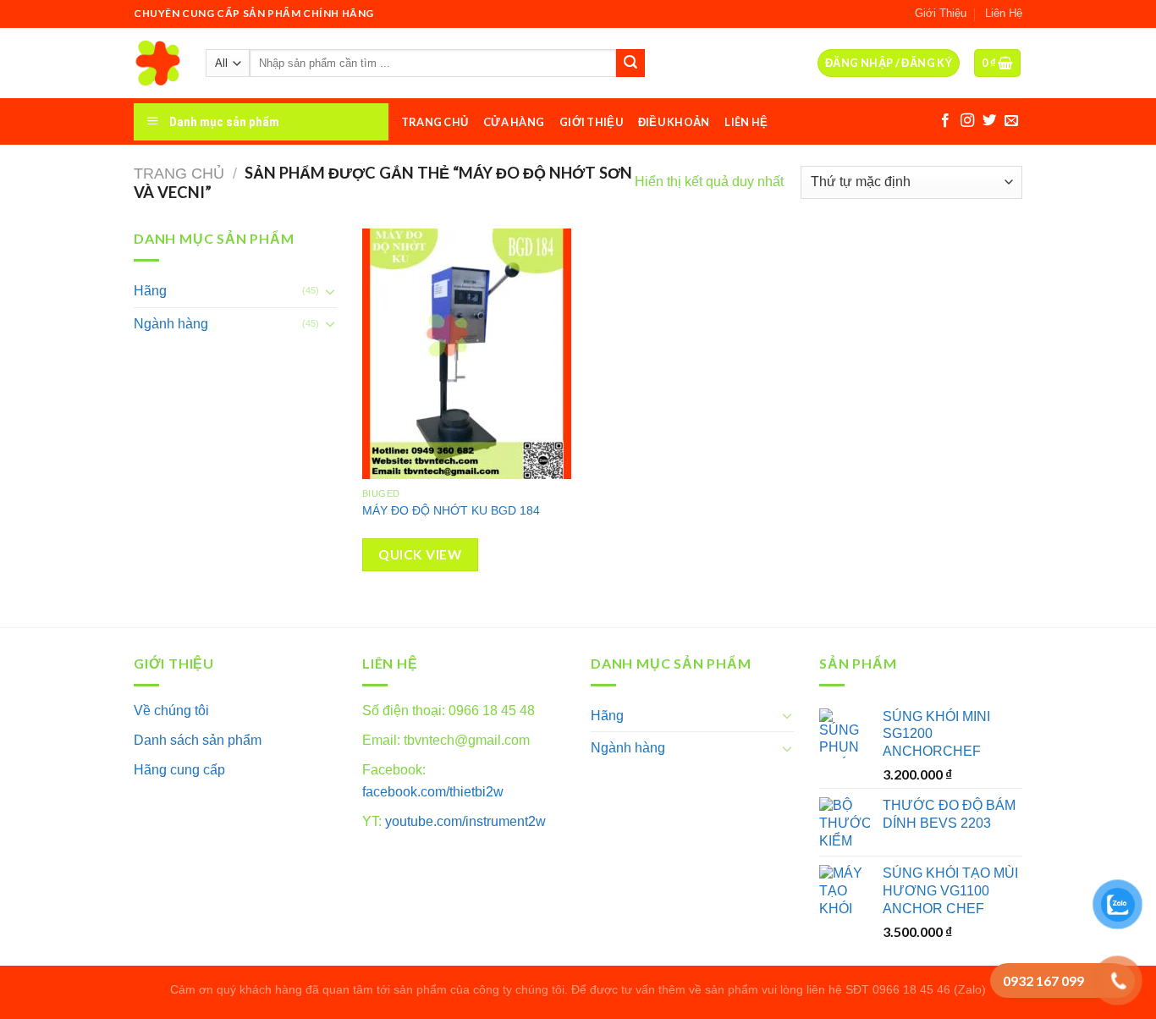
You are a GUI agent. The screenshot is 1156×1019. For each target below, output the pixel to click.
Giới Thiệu (940, 13)
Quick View (419, 554)
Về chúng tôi (171, 710)
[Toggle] (330, 291)
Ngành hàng (171, 324)
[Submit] (630, 63)
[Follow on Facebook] (945, 121)
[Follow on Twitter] (989, 121)
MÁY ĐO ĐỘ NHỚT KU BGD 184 (451, 510)
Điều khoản (674, 122)
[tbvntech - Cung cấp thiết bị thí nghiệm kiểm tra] (157, 63)
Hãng (150, 291)
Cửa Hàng (513, 122)
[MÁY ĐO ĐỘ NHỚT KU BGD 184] (466, 354)
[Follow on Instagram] (967, 121)
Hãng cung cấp (179, 770)
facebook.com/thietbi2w (433, 792)
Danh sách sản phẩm (197, 740)
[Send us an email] (1011, 121)
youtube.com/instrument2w (465, 821)
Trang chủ (179, 173)
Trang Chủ (434, 122)
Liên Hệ (1003, 13)
